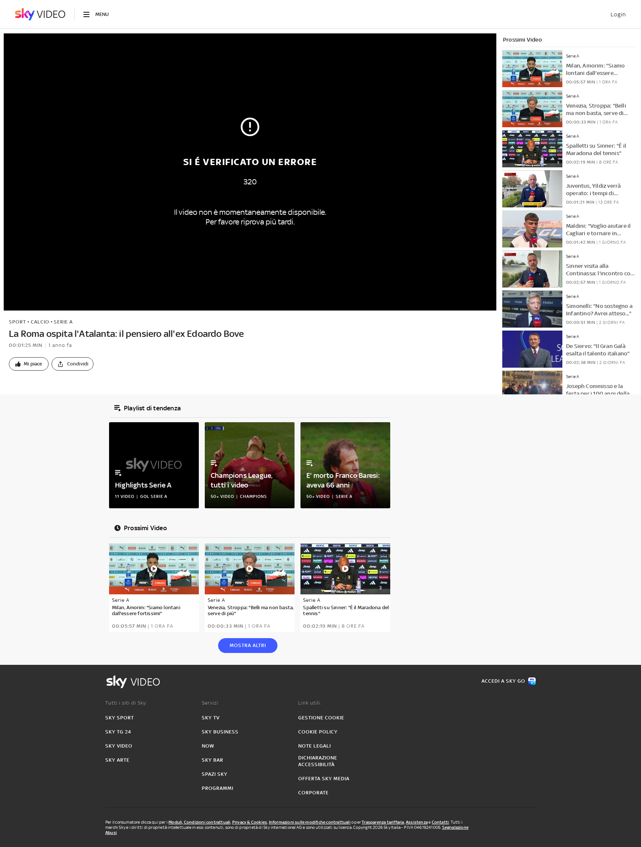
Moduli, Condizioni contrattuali (199, 822)
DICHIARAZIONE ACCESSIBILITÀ (317, 761)
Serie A (63, 322)
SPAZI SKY (214, 774)
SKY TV (211, 717)
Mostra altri (248, 645)
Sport (17, 322)
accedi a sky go (503, 681)
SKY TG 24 (118, 732)
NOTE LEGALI (314, 746)
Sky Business (220, 732)
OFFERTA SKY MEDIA (323, 778)
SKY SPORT (119, 717)
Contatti (440, 822)
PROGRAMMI (217, 788)
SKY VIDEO (118, 746)
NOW (208, 746)
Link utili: (310, 703)
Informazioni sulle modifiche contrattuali (310, 822)
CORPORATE (313, 792)
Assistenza (417, 822)
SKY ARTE (117, 760)
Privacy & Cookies (249, 822)
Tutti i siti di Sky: (126, 703)
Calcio (40, 322)
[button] (29, 364)
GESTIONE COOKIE (321, 717)
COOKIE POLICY (318, 732)
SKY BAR (212, 760)
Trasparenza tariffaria (383, 822)
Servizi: (211, 703)
